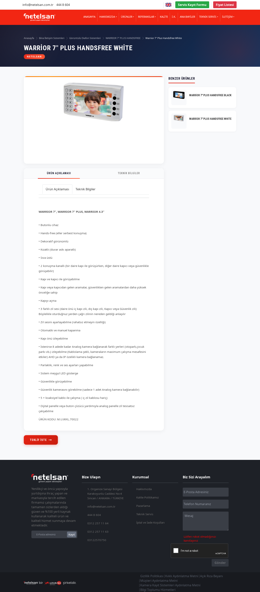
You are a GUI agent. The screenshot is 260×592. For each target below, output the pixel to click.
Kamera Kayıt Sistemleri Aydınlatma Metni (170, 585)
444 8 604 (63, 5)
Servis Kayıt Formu (192, 5)
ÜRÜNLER (126, 16)
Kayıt (72, 534)
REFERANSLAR (146, 16)
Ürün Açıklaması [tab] (57, 189)
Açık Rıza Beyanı (211, 576)
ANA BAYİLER (187, 16)
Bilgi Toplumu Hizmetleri (157, 590)
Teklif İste (38, 440)
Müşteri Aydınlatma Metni (159, 581)
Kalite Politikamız (147, 497)
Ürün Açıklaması (59, 173)
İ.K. (174, 16)
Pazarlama (143, 506)
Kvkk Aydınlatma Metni (181, 576)
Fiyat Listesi (225, 5)
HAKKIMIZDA (107, 16)
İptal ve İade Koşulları (150, 522)
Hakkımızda (144, 489)
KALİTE (164, 16)
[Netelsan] (39, 17)
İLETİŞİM (227, 16)
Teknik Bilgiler (129, 173)
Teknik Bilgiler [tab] (86, 189)
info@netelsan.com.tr (37, 5)
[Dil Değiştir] (168, 5)
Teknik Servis (144, 514)
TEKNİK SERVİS (207, 16)
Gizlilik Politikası (151, 576)
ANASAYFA (89, 16)
